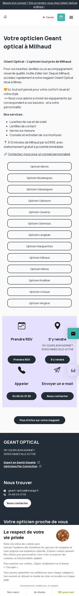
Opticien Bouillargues (39, 178)
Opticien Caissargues (39, 189)
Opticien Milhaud (39, 257)
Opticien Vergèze (39, 303)
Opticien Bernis (39, 166)
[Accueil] (6, 17)
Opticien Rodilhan (39, 280)
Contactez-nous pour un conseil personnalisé (39, 154)
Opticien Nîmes (39, 269)
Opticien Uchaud (39, 292)
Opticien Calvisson (39, 200)
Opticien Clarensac (39, 223)
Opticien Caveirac (39, 212)
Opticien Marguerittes (39, 246)
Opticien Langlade (39, 235)
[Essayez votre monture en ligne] (73, 370)
